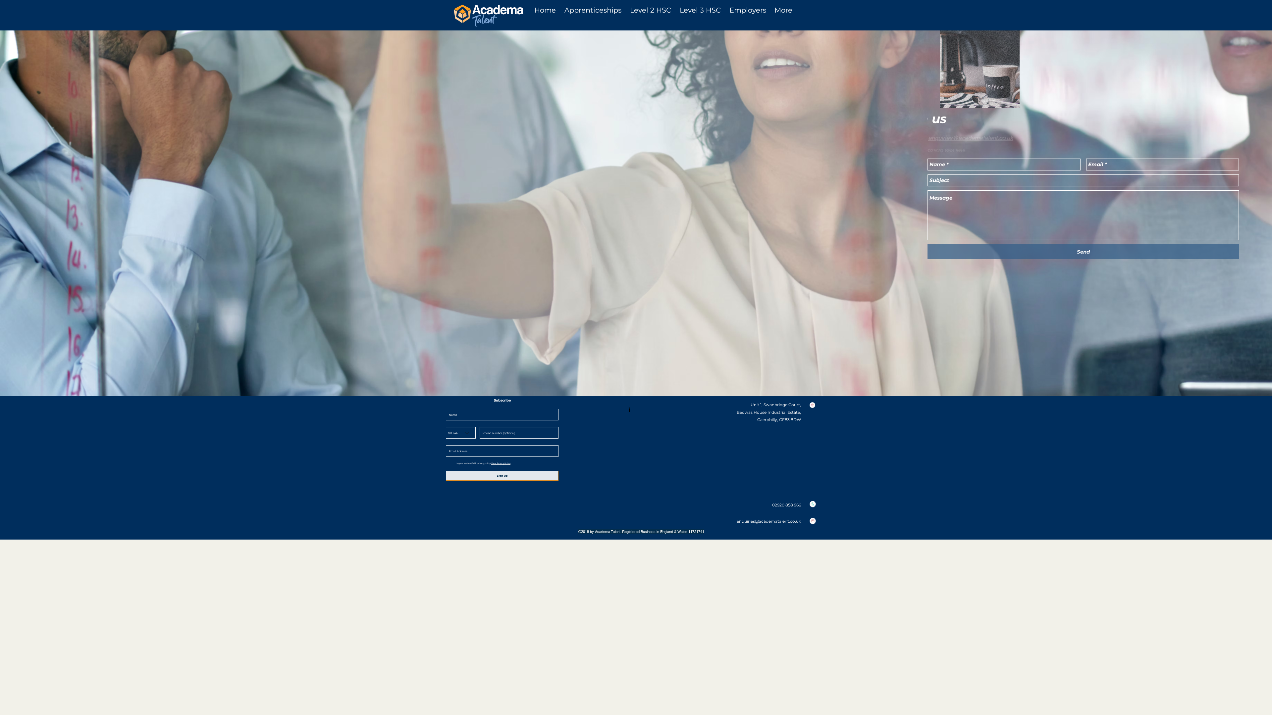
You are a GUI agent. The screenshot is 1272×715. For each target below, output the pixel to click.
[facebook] (651, 409)
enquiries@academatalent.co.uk (970, 137)
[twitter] (641, 409)
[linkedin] (631, 409)
